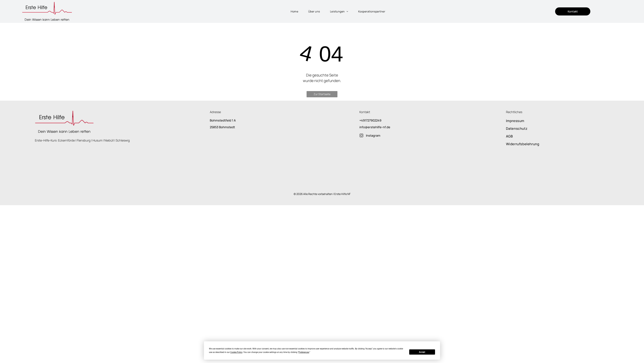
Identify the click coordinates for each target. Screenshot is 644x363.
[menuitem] (291, 11)
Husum (97, 140)
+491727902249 (370, 120)
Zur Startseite (322, 94)
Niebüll (109, 140)
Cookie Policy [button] (236, 352)
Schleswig (123, 140)
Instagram (373, 135)
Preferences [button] (304, 352)
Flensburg (84, 140)
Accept (422, 352)
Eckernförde (66, 140)
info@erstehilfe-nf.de (374, 127)
